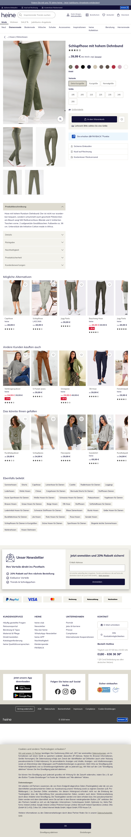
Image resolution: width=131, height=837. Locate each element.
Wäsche (42, 27)
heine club (39, 622)
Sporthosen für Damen (76, 523)
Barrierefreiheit (64, 709)
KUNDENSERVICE (13, 616)
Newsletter (40, 626)
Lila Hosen (36, 517)
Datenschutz (50, 709)
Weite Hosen (24, 491)
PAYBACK (39, 647)
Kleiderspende (41, 644)
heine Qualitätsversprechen (16, 644)
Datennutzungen (99, 753)
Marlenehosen (10, 530)
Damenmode (15, 27)
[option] (71, 67)
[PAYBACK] (124, 7)
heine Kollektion (93, 29)
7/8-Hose (66, 504)
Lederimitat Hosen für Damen (17, 510)
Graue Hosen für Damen (32, 504)
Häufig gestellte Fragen (14, 622)
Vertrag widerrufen (25, 709)
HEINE (38, 616)
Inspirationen (79, 27)
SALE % (24, 22)
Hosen (12, 37)
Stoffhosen (79, 504)
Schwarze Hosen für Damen (71, 498)
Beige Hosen (52, 504)
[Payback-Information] (122, 720)
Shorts (24, 485)
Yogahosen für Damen (113, 498)
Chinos (38, 491)
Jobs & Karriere (73, 626)
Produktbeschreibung (15, 206)
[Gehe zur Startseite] (9, 15)
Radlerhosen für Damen (90, 485)
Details (8, 234)
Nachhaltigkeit (12, 250)
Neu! (4, 27)
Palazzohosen (93, 498)
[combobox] (41, 15)
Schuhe (52, 27)
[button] (4, 37)
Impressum (78, 709)
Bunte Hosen (93, 510)
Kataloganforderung (12, 640)
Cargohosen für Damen (55, 491)
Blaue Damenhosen (74, 510)
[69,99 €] (100, 432)
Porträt (69, 622)
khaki (71, 71)
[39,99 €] (72, 298)
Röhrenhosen (22, 37)
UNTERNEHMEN (75, 616)
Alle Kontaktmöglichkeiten (114, 634)
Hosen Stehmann (28, 530)
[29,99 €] (16, 432)
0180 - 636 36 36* (109, 654)
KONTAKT (102, 616)
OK (65, 826)
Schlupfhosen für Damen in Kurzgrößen (21, 523)
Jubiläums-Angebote (41, 22)
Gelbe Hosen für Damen (113, 510)
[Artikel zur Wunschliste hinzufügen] (122, 119)
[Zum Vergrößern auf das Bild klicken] (60, 119)
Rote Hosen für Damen (55, 517)
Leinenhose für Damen (55, 485)
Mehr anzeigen (104, 575)
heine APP (39, 637)
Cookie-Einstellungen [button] (107, 709)
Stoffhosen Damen (106, 491)
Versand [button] (98, 57)
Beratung (110, 27)
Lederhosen (9, 491)
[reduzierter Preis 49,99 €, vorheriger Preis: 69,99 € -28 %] (100, 298)
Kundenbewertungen (15, 265)
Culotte (72, 485)
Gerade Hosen (91, 517)
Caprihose (36, 485)
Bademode (29, 27)
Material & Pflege (11, 633)
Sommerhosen (11, 485)
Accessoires (64, 27)
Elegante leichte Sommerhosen (104, 523)
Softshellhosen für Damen (100, 504)
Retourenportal (10, 626)
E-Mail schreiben (110, 626)
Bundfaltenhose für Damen (16, 517)
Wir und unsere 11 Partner (29, 753)
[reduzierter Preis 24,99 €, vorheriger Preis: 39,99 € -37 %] (16, 368)
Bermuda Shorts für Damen (81, 491)
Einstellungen (85, 832)
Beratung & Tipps (11, 630)
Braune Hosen (11, 504)
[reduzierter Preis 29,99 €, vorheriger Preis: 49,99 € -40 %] (72, 368)
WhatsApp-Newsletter (46, 633)
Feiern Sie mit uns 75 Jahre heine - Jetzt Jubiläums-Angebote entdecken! (65, 2)
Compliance (71, 633)
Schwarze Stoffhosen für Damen (47, 510)
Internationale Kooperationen (80, 637)
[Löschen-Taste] (53, 15)
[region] (65, 790)
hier (80, 767)
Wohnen (14, 22)
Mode (4, 22)
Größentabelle (77, 110)
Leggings (109, 485)
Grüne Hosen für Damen (52, 523)
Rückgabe (10, 242)
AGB (39, 709)
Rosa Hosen (75, 517)
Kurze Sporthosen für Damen (17, 498)
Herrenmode (123, 27)
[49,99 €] (16, 298)
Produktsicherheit (13, 257)
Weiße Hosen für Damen (44, 498)
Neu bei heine (41, 630)
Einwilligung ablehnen (49, 832)
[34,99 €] (44, 432)
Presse (69, 630)
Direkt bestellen (10, 637)
